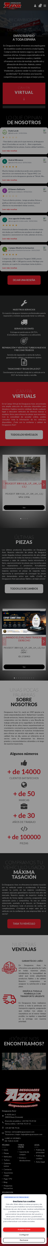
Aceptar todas (24, 1229)
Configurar (24, 1234)
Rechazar (24, 1240)
